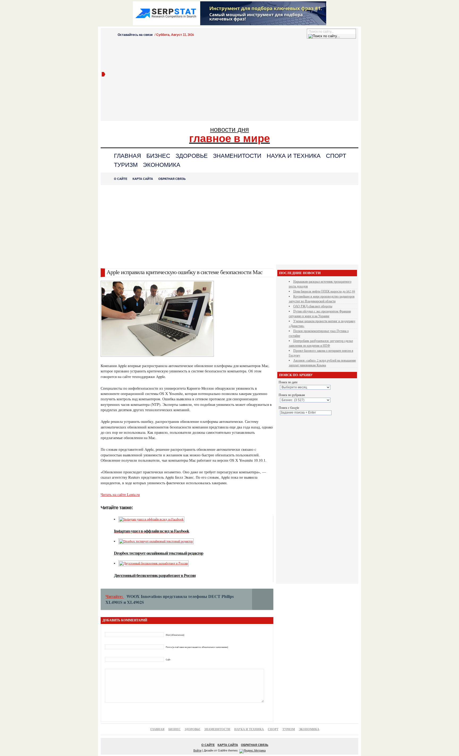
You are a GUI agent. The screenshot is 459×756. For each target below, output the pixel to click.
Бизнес (158, 155)
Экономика (161, 165)
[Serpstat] (229, 23)
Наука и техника (294, 155)
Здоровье (192, 155)
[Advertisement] (231, 80)
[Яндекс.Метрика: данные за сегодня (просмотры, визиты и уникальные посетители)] (252, 751)
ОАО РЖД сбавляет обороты (312, 306)
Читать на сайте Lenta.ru (120, 494)
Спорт (336, 155)
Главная (127, 155)
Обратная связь (172, 178)
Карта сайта (143, 178)
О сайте (120, 178)
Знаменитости (237, 155)
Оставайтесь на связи (135, 34)
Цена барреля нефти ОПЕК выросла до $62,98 (324, 291)
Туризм (126, 165)
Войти (197, 750)
